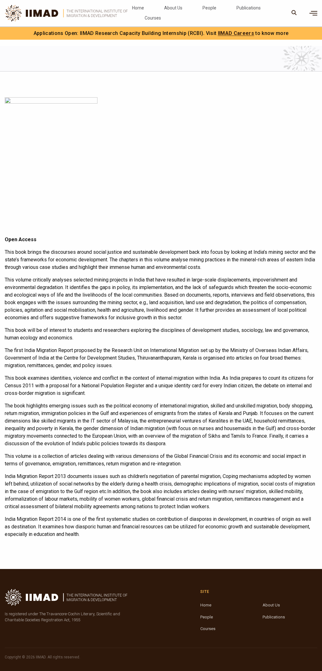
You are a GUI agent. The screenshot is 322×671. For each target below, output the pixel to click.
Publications (248, 7)
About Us (173, 7)
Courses (153, 17)
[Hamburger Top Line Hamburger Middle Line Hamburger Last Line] (313, 13)
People (209, 7)
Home (138, 7)
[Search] (294, 13)
